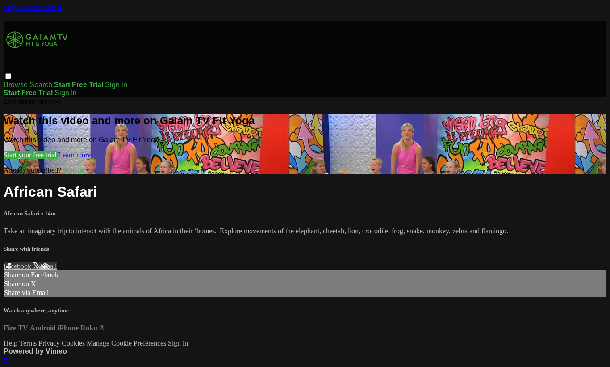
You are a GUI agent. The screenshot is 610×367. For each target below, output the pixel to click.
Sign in (116, 85)
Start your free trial (31, 155)
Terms (28, 343)
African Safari (22, 213)
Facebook (18, 266)
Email (48, 266)
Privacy (50, 343)
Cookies (74, 343)
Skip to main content (33, 7)
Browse (16, 85)
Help (11, 343)
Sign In (65, 93)
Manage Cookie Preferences (127, 343)
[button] (8, 76)
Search (41, 85)
